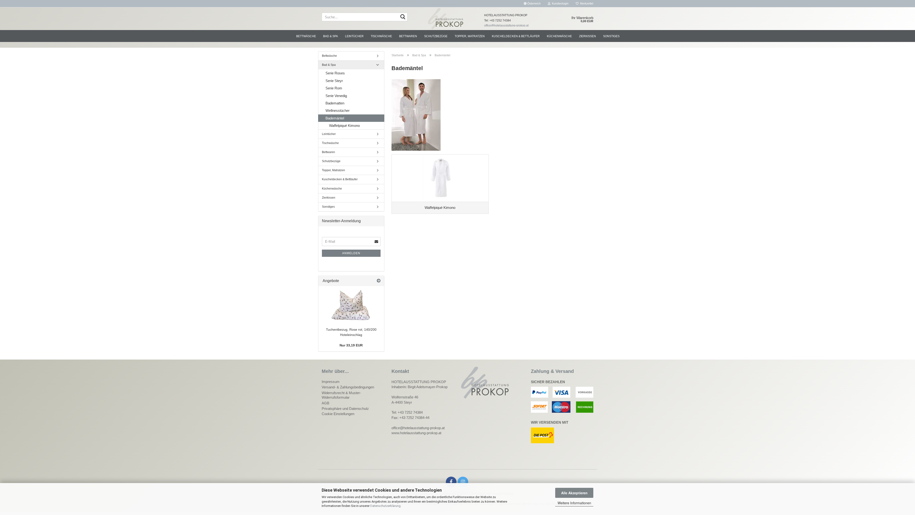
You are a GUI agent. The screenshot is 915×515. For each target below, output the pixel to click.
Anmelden (351, 253)
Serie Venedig (336, 96)
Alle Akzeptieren (574, 492)
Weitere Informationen (574, 502)
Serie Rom (333, 88)
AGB (325, 403)
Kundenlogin (559, 3)
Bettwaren (408, 36)
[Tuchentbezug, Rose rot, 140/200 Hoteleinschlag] (351, 305)
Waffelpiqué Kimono (344, 126)
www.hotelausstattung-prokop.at (416, 433)
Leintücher (354, 36)
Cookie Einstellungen (338, 414)
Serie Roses (335, 73)
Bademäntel (334, 118)
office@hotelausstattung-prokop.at (506, 25)
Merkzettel (586, 3)
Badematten (334, 103)
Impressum (331, 382)
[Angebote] (379, 281)
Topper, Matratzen (470, 36)
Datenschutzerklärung (385, 506)
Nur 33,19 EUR (351, 345)
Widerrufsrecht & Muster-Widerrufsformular (341, 395)
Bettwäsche (306, 36)
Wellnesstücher (337, 110)
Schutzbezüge (435, 36)
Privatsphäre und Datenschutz (345, 409)
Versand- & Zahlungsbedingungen (348, 387)
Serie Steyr (334, 81)
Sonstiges (611, 36)
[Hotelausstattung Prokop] (446, 18)
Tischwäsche (381, 36)
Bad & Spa (330, 36)
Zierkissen (587, 36)
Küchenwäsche (559, 36)
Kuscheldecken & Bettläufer (516, 36)
